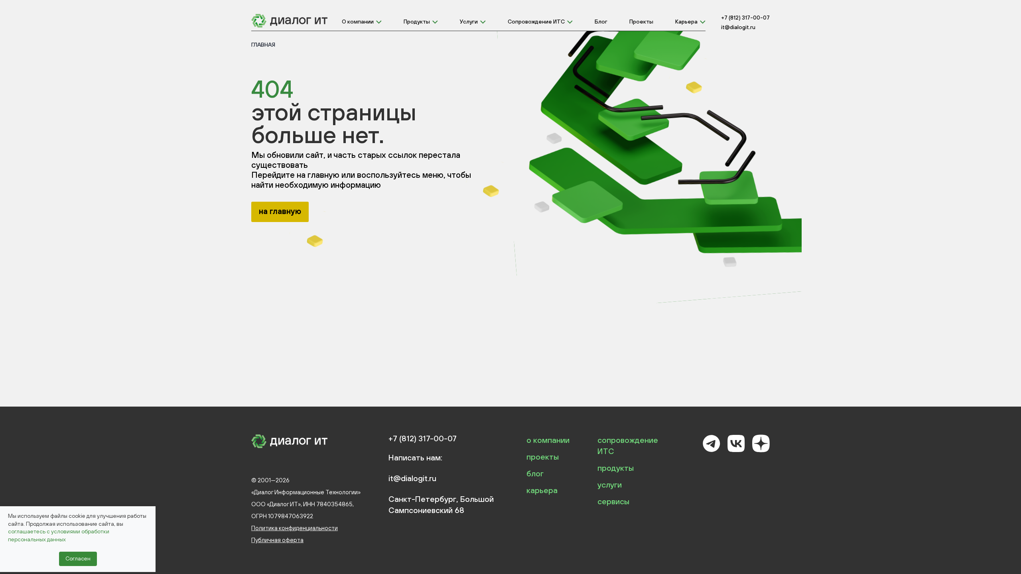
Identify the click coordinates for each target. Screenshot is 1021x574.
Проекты (641, 21)
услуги (609, 484)
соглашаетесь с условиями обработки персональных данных (58, 535)
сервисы (613, 501)
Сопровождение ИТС (536, 21)
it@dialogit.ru (738, 27)
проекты (542, 456)
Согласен (78, 558)
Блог (601, 21)
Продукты (417, 21)
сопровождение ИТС (627, 445)
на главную (280, 211)
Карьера (686, 21)
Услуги (469, 21)
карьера (542, 490)
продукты (615, 467)
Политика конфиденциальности (294, 528)
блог (535, 473)
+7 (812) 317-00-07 (745, 17)
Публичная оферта (277, 540)
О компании (358, 21)
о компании (548, 439)
